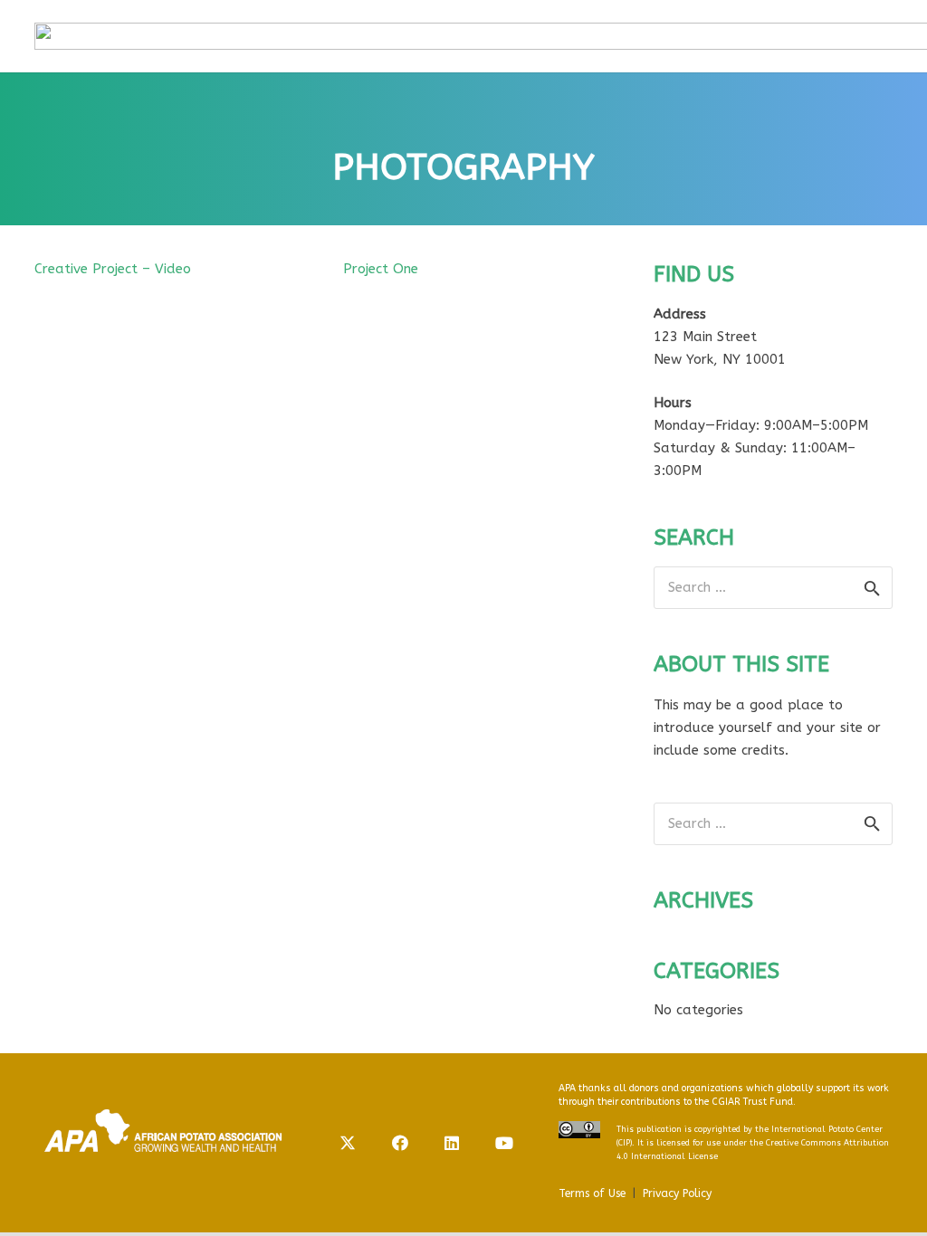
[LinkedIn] (451, 1143)
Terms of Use (592, 1193)
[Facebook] (400, 1143)
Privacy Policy (677, 1193)
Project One (380, 269)
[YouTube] (504, 1143)
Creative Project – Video (112, 269)
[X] (347, 1143)
